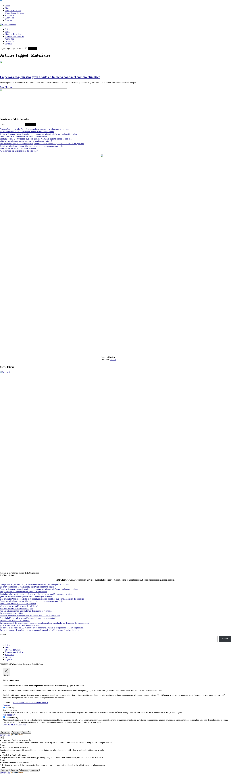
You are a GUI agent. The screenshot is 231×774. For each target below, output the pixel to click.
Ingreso (8, 20)
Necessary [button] (7, 705)
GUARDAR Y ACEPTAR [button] (14, 725)
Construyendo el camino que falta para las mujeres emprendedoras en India (31, 146)
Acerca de (9, 18)
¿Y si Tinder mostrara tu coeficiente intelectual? (20, 625)
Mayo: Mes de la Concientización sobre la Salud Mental (23, 136)
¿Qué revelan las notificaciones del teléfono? (19, 151)
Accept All (26, 732)
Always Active (25, 740)
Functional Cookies (11, 747)
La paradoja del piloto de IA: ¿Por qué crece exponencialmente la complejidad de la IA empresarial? (42, 628)
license (113, 359)
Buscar (3, 635)
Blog (7, 8)
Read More (6, 87)
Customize (5, 732)
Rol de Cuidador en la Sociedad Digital (16, 608)
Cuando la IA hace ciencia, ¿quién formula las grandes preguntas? (27, 618)
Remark (23, 747)
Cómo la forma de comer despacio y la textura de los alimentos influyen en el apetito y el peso (39, 134)
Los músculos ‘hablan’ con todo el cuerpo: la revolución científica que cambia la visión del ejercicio (42, 143)
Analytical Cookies (11, 755)
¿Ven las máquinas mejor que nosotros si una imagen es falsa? (26, 141)
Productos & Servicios (14, 13)
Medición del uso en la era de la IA (15, 620)
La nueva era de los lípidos (11, 613)
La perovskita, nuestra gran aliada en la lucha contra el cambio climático (50, 77)
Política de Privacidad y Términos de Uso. (30, 702)
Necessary (10, 707)
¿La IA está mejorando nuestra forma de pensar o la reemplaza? (26, 611)
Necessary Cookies (11, 740)
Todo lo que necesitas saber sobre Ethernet (18, 148)
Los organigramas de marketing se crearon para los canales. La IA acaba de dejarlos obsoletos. (39, 630)
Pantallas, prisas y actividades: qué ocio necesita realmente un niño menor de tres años (36, 139)
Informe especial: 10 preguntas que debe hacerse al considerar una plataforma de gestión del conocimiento (44, 623)
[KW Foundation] (8, 25)
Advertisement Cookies (12, 762)
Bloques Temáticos (13, 10)
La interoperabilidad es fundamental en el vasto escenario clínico (27, 131)
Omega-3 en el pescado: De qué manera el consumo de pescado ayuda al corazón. (34, 129)
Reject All (15, 732)
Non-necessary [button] (9, 715)
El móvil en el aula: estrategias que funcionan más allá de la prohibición (30, 616)
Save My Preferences (19, 770)
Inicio (7, 6)
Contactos (9, 15)
